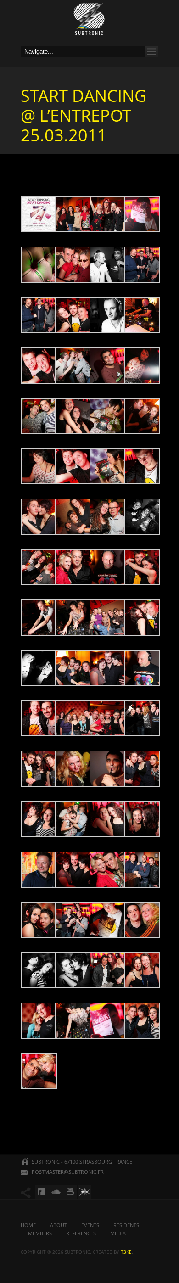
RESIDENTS (126, 1224)
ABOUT (58, 1224)
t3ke (126, 1252)
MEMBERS (40, 1233)
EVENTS (90, 1224)
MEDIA (118, 1233)
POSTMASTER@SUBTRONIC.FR (68, 1171)
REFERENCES (81, 1233)
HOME (28, 1224)
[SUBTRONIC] (89, 21)
